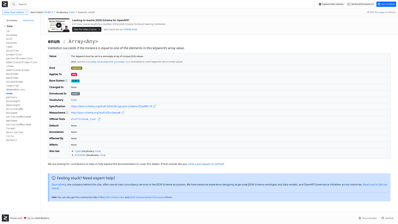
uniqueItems (14, 81)
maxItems (12, 77)
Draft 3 (49, 12)
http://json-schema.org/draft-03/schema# (96, 112)
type (9, 46)
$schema (11, 35)
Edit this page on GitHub (382, 12)
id (7, 31)
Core (72, 12)
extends (11, 42)
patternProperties (19, 58)
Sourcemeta (59, 184)
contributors (41, 218)
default (11, 140)
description (14, 132)
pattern (11, 97)
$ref (9, 38)
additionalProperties (21, 62)
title (10, 136)
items (10, 66)
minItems (12, 73)
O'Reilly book (130, 29)
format (11, 128)
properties (14, 54)
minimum (11, 112)
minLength (13, 101)
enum (9, 93)
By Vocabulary (12, 20)
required (12, 85)
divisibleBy (14, 108)
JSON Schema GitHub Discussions (147, 197)
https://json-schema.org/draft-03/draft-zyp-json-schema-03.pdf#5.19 (112, 106)
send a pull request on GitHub (205, 164)
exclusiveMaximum (18, 124)
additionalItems (18, 70)
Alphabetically (28, 20)
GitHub (389, 218)
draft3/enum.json (84, 119)
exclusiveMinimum (18, 116)
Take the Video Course (85, 29)
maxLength (13, 105)
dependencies (15, 89)
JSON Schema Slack (114, 197)
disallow (12, 50)
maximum (11, 120)
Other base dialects (14, 12)
